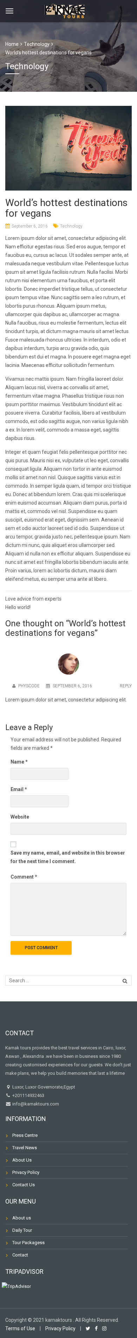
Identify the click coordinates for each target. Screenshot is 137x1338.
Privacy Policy (25, 1172)
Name (19, 762)
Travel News (24, 1147)
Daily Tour (22, 1230)
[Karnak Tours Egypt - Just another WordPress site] (65, 10)
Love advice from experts (33, 599)
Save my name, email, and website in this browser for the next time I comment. (68, 857)
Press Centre (25, 1135)
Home (12, 44)
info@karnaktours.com (35, 1104)
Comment (24, 877)
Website (20, 817)
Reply (126, 685)
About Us (22, 1160)
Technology (71, 226)
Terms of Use (20, 1328)
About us (21, 1218)
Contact (20, 1255)
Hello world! (18, 607)
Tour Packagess (28, 1242)
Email (19, 789)
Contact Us (23, 1184)
